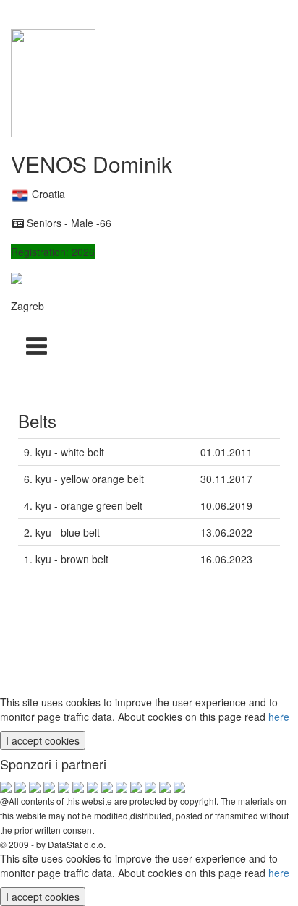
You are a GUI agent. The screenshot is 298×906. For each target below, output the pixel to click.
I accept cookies (43, 740)
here (278, 716)
